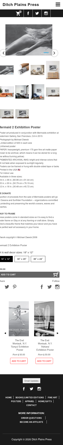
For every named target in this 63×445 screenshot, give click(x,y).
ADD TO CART (19, 360)
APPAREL (29, 401)
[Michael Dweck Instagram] (46, 13)
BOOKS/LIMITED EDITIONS (30, 397)
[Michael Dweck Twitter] (37, 13)
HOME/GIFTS (45, 401)
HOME (8, 397)
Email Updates (31, 380)
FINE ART (52, 397)
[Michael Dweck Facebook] (28, 13)
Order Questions (31, 417)
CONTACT (31, 405)
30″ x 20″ (22, 258)
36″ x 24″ (38, 258)
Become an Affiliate (31, 421)
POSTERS (16, 401)
